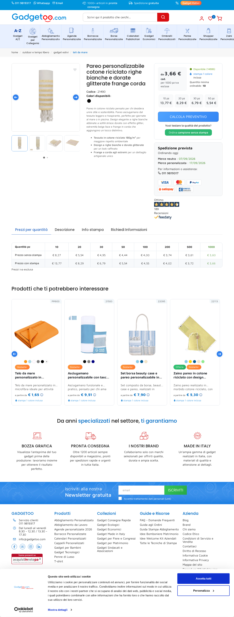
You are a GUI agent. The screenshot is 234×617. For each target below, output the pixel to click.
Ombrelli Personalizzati (166, 37)
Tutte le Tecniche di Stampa (158, 543)
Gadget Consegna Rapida (114, 520)
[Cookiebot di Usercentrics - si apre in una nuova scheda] (24, 610)
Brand (186, 524)
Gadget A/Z (17, 37)
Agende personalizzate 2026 (73, 529)
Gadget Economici (149, 37)
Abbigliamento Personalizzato (51, 37)
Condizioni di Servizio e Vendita (198, 540)
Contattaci (190, 546)
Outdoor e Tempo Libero (35, 52)
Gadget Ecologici (108, 524)
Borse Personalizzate (114, 37)
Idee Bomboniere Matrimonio (159, 533)
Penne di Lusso (64, 556)
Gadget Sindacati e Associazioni (109, 549)
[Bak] (46, 97)
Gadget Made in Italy (111, 533)
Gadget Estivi (190, 3)
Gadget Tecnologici (67, 552)
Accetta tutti (203, 578)
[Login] (201, 18)
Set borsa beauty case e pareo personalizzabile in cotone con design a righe (141, 375)
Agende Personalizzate (72, 37)
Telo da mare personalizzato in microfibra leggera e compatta (30, 375)
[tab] (31, 230)
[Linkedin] (39, 546)
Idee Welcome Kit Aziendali (158, 538)
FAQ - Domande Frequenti (157, 520)
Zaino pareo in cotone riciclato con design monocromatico (190, 375)
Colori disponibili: (98, 95)
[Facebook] (14, 546)
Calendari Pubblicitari (133, 37)
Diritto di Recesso (194, 550)
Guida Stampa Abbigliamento (159, 529)
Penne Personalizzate (187, 37)
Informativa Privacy (196, 560)
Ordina (188, 132)
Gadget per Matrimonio (112, 543)
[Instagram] (30, 546)
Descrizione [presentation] (65, 229)
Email (59, 3)
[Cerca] (163, 17)
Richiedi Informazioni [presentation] (129, 229)
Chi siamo (189, 529)
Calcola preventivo (188, 117)
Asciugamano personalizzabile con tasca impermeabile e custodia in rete (88, 375)
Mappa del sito (192, 564)
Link (168, 498)
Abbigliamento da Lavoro (70, 524)
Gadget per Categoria (32, 40)
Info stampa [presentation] (93, 229)
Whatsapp (43, 3)
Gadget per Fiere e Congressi (116, 538)
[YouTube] (22, 546)
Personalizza (201, 590)
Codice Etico (191, 533)
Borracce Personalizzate (93, 37)
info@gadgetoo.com (32, 539)
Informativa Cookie (195, 555)
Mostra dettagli (57, 609)
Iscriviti (175, 490)
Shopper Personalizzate (208, 37)
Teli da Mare (80, 52)
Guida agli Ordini (151, 524)
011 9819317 (23, 3)
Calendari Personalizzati (70, 538)
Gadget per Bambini (67, 547)
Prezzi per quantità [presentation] (31, 229)
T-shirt (58, 561)
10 (204, 85)
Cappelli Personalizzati (69, 543)
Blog (185, 520)
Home (15, 52)
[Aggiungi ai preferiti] (75, 69)
